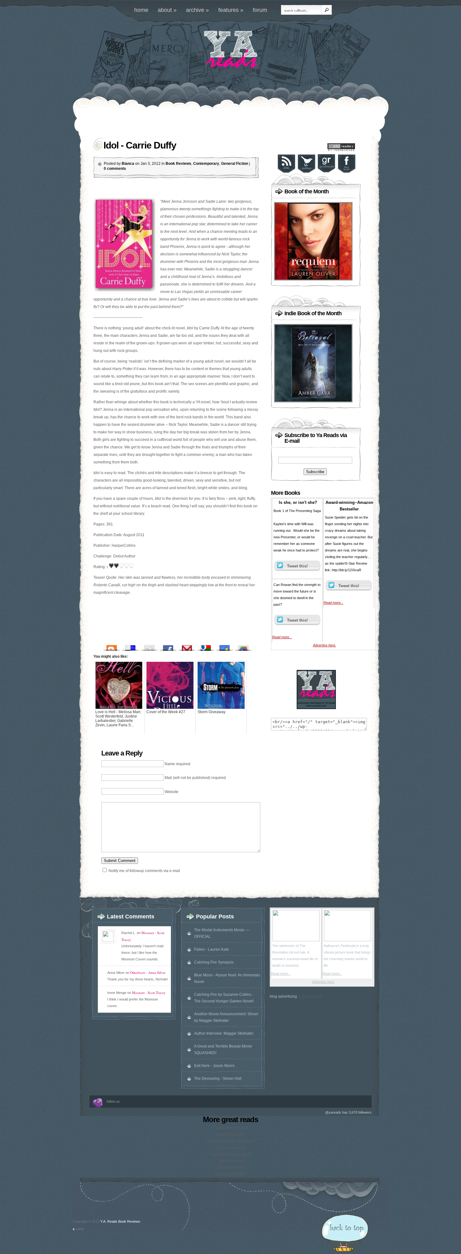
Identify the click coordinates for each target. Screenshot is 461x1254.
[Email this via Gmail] (187, 646)
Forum (260, 10)
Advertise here (323, 982)
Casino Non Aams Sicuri (230, 1154)
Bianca (128, 163)
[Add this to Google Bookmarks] (205, 646)
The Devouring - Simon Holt (217, 1078)
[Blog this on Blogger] (111, 646)
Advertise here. (324, 645)
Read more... (282, 637)
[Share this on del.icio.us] (130, 646)
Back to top (345, 1234)
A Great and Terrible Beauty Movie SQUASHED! (223, 1049)
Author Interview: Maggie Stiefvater (223, 1033)
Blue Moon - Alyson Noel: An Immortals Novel (227, 978)
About (167, 10)
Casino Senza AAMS (230, 1128)
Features (230, 10)
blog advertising (283, 996)
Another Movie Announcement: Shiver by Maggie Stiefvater (226, 1017)
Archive (197, 10)
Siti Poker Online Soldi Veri (230, 1141)
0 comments (115, 168)
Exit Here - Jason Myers (214, 1065)
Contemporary (206, 163)
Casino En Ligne (230, 1134)
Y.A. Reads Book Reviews (120, 1221)
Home (141, 10)
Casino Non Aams (230, 1148)
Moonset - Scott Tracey (149, 992)
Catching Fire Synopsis (214, 962)
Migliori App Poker (230, 1174)
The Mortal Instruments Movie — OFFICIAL (221, 933)
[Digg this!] (149, 646)
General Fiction (234, 163)
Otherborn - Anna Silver (148, 972)
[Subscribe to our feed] (286, 172)
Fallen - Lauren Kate (211, 949)
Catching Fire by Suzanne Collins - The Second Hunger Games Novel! (224, 997)
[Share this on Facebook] (168, 646)
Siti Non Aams (230, 1161)
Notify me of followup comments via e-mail (144, 871)
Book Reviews (178, 163)
